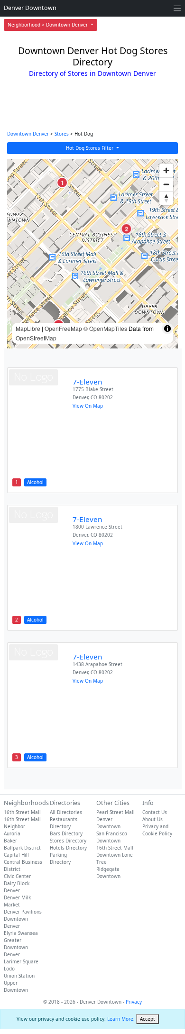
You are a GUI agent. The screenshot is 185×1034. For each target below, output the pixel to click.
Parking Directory (60, 858)
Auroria (12, 833)
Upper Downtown (16, 986)
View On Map (88, 406)
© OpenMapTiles (105, 328)
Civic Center (17, 876)
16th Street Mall (22, 812)
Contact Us (154, 812)
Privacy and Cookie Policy (157, 830)
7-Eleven (87, 381)
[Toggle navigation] (177, 8)
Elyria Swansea (21, 933)
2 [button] (126, 228)
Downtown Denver (28, 133)
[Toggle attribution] (167, 328)
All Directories (66, 812)
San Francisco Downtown (111, 837)
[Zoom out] (166, 184)
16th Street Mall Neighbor (22, 823)
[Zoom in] (166, 170)
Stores (62, 133)
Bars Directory (66, 833)
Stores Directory (68, 840)
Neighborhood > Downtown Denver (48, 24)
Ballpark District (22, 847)
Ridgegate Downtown (108, 872)
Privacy (134, 1001)
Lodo (9, 968)
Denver (12, 890)
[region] (92, 253)
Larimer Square (21, 961)
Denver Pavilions (23, 911)
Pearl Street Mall (115, 812)
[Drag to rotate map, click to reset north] (166, 198)
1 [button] (62, 182)
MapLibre (28, 328)
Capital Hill (16, 854)
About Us (152, 819)
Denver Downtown (30, 8)
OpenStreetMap (36, 338)
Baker (10, 840)
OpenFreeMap (63, 328)
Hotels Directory (68, 847)
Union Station (19, 975)
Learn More (120, 1019)
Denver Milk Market (17, 901)
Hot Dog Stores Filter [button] (90, 148)
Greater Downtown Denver (16, 947)
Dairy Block (16, 883)
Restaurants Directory (63, 823)
